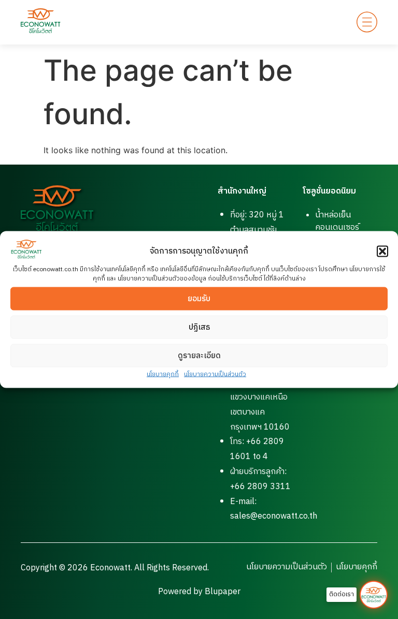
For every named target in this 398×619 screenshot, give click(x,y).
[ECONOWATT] (41, 20)
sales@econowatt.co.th (273, 516)
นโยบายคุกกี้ (163, 374)
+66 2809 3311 (260, 487)
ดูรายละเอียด (199, 355)
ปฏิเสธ (199, 326)
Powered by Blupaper (199, 592)
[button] (382, 251)
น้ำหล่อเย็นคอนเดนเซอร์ (337, 221)
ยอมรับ (199, 298)
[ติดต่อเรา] (374, 595)
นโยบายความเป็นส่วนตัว (215, 374)
